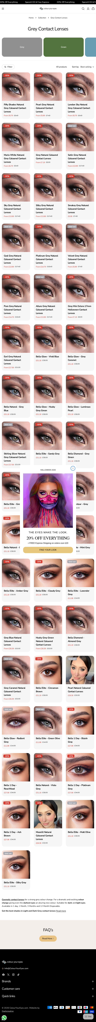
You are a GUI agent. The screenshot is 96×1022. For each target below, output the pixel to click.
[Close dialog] (73, 468)
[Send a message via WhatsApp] (4, 1018)
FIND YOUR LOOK (48, 550)
